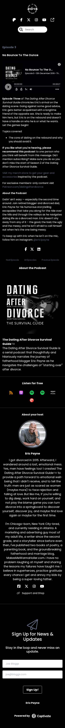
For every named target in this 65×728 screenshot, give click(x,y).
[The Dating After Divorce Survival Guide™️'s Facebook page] (20, 19)
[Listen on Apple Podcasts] (21, 392)
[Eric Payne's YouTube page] (44, 586)
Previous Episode (50, 260)
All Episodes (30, 260)
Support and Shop (32, 593)
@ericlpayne (41, 240)
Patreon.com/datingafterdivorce (22, 187)
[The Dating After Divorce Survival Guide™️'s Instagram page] (34, 19)
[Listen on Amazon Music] (53, 392)
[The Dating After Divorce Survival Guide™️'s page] (50, 19)
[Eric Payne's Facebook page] (20, 586)
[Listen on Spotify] (32, 392)
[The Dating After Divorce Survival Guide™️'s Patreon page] (14, 19)
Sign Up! (32, 690)
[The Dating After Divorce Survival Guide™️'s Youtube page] (42, 19)
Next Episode (12, 260)
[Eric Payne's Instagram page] (36, 586)
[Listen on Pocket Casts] (31, 400)
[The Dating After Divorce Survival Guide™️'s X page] (26, 19)
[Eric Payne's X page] (28, 586)
